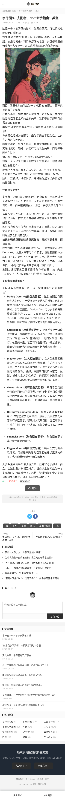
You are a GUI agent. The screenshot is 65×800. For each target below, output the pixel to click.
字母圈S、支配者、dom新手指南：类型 (30, 18)
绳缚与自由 (10, 573)
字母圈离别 (9, 732)
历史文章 (43, 765)
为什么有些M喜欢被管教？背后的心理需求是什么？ (30, 557)
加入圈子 (21, 765)
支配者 (50, 726)
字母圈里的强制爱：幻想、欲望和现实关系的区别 (29, 562)
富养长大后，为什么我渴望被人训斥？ (24, 552)
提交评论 (54, 616)
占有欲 (28, 732)
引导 (57, 201)
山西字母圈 (51, 721)
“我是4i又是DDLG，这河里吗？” (21, 578)
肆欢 (47, 779)
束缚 (55, 452)
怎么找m (50, 737)
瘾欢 (14, 11)
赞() (34, 22)
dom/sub (30, 721)
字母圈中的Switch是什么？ (49, 536)
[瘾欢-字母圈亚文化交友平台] (32, 4)
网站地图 (42, 784)
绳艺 (42, 456)
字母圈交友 (30, 779)
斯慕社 (40, 779)
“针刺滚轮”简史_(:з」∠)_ (31, 573)
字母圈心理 (9, 721)
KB (6, 526)
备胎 (27, 737)
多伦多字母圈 (11, 726)
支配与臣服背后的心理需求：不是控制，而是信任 (29, 568)
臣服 (57, 526)
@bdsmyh (25, 481)
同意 (6, 737)
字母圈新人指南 (25, 11)
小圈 (27, 726)
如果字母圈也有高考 (49, 578)
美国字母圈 (44, 526)
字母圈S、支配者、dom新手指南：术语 (16, 538)
